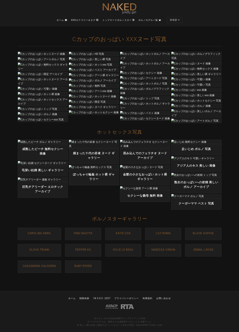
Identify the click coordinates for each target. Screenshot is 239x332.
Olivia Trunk (39, 249)
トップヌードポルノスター (117, 20)
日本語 (173, 20)
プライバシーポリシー (126, 298)
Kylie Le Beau (123, 249)
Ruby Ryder (83, 266)
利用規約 (147, 298)
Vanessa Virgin (163, 249)
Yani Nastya (83, 233)
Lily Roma (163, 233)
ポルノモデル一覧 (148, 20)
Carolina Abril (39, 233)
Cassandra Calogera (39, 266)
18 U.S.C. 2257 (101, 298)
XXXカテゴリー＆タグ (83, 20)
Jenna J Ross (203, 249)
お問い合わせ (163, 298)
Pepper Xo (83, 249)
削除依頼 (84, 298)
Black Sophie (203, 233)
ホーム (60, 20)
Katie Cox (123, 233)
